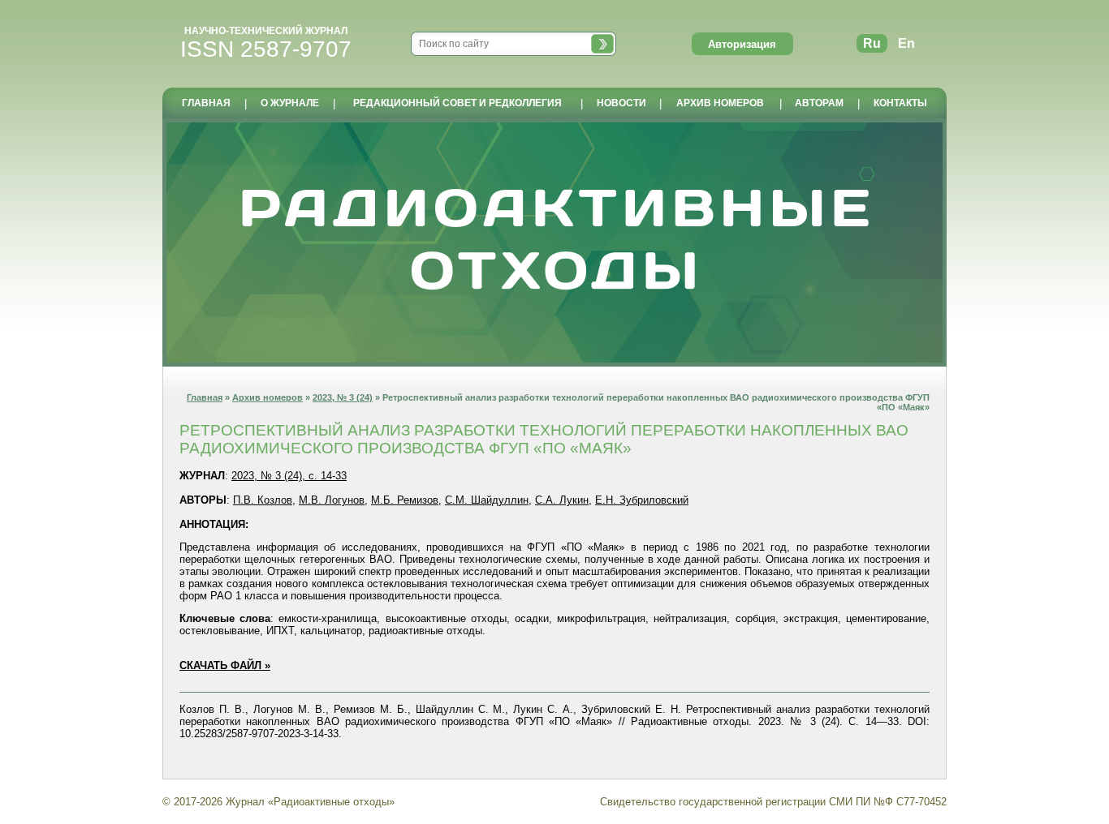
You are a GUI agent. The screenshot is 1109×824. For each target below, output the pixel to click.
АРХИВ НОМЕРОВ (720, 103)
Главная (204, 397)
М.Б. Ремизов (404, 500)
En (906, 43)
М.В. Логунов (332, 500)
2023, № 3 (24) (343, 397)
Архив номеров (267, 397)
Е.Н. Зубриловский (641, 500)
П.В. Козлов (262, 500)
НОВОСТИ (621, 103)
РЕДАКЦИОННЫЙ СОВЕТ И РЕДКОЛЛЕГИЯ (457, 103)
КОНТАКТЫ (900, 103)
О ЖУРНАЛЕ (290, 103)
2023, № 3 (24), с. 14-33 (289, 476)
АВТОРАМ (819, 103)
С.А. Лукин (562, 500)
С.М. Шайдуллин (487, 500)
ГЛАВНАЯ (206, 103)
